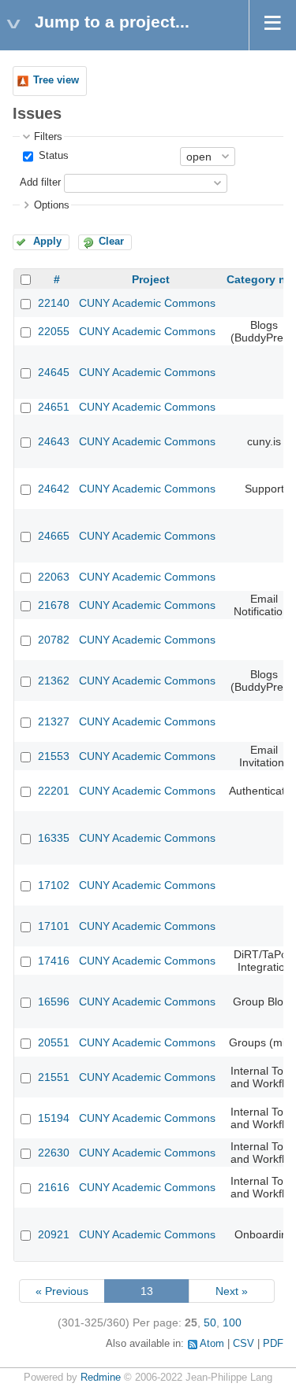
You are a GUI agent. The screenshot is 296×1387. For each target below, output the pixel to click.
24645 (53, 372)
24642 (53, 488)
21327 (53, 721)
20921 (53, 1234)
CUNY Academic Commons (147, 303)
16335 (53, 838)
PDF (273, 1343)
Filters (48, 136)
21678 (53, 605)
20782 (53, 639)
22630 (53, 1152)
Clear (111, 241)
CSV (243, 1343)
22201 (53, 790)
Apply (47, 241)
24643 (53, 441)
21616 (53, 1187)
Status (52, 155)
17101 (53, 926)
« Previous (62, 1291)
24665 (53, 535)
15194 (53, 1118)
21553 (53, 756)
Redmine (101, 1377)
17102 (53, 885)
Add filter (40, 182)
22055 (53, 331)
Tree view (56, 80)
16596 (53, 1001)
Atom (212, 1343)
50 (210, 1322)
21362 (53, 680)
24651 (53, 406)
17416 (53, 960)
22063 (53, 576)
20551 (53, 1042)
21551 (53, 1077)
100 (232, 1322)
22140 (53, 303)
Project (151, 279)
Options (51, 205)
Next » (231, 1291)
